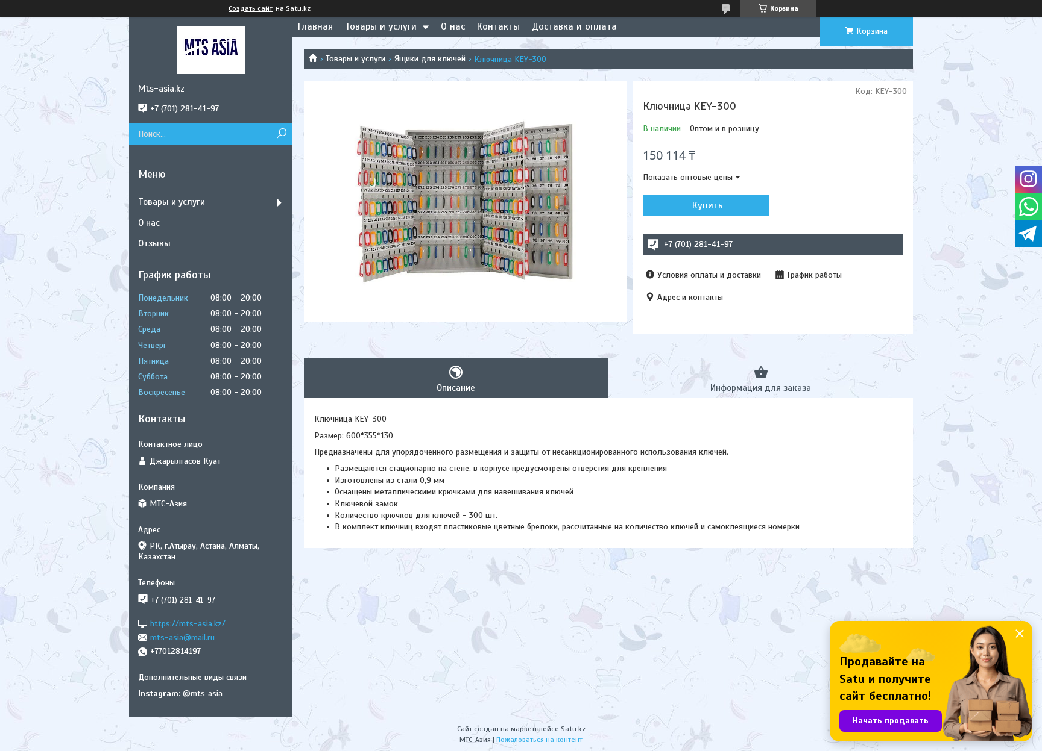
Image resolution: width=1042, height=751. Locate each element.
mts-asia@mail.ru (182, 637)
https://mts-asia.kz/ (188, 623)
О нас (453, 26)
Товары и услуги (381, 26)
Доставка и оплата (574, 26)
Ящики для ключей (430, 59)
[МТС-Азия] (210, 50)
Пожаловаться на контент (539, 739)
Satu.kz (573, 729)
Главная (315, 26)
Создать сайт (251, 8)
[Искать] (281, 134)
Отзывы (154, 243)
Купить (707, 205)
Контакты (498, 26)
